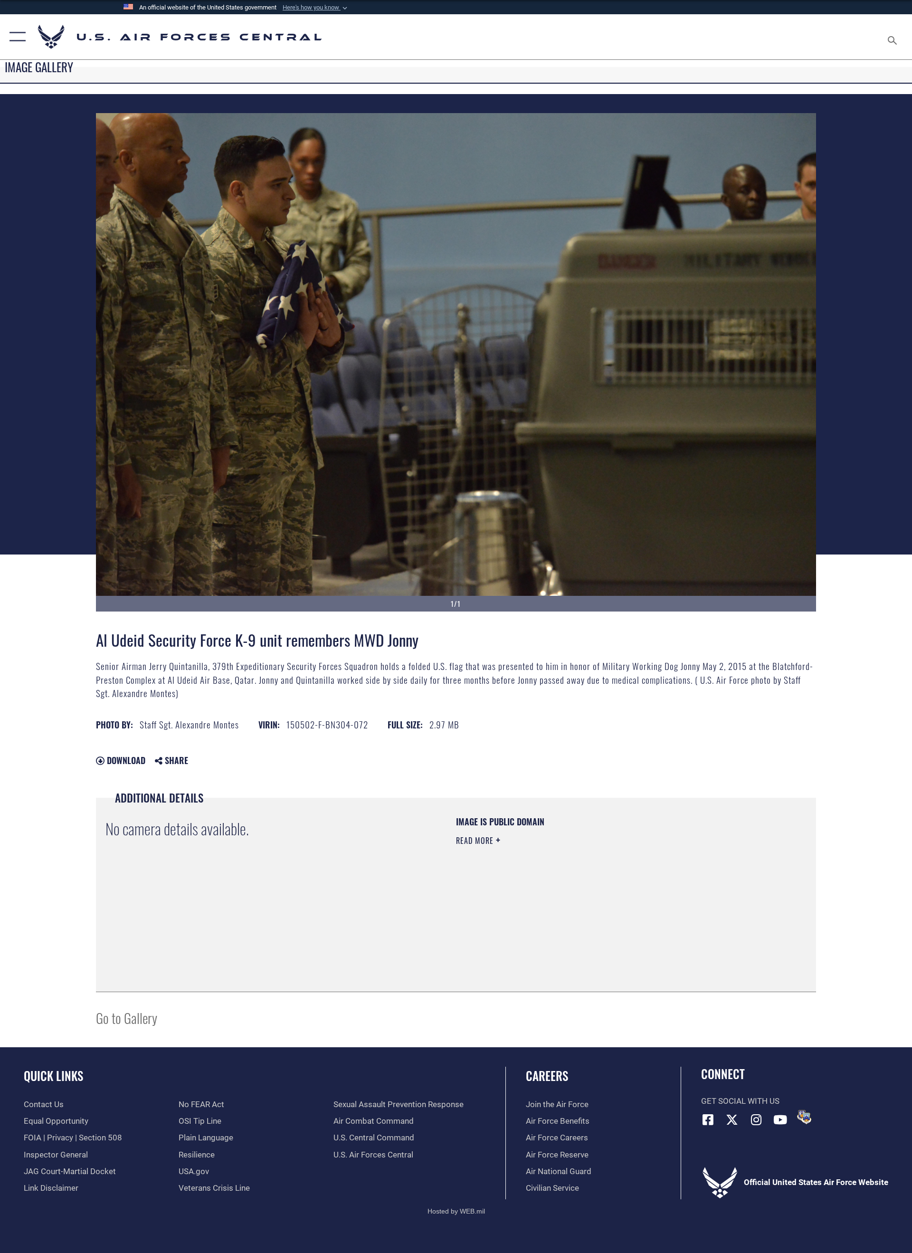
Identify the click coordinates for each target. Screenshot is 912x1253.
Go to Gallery (126, 1017)
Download (124, 760)
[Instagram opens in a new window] (756, 1119)
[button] (316, 7)
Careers (547, 1075)
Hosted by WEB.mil (456, 1211)
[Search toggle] (893, 37)
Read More (476, 840)
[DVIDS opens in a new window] (804, 1117)
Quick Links (53, 1075)
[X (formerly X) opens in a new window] (732, 1119)
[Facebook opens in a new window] (708, 1119)
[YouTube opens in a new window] (780, 1119)
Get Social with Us (740, 1101)
